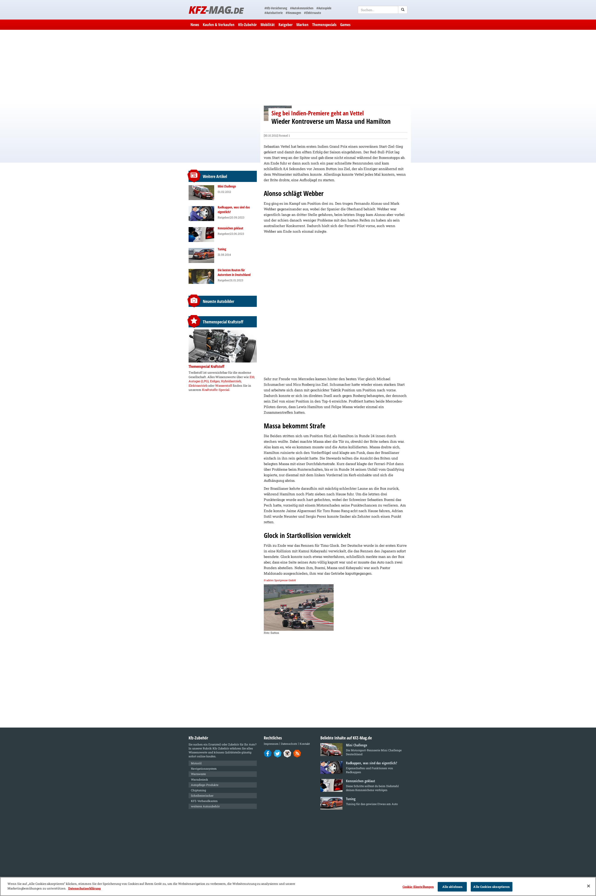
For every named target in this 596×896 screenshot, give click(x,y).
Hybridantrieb (231, 381)
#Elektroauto (312, 12)
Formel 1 (284, 135)
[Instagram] (287, 753)
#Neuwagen (293, 12)
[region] (298, 886)
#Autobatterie (273, 12)
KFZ (216, 10)
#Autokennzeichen (301, 8)
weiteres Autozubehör (205, 806)
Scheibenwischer (202, 795)
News (194, 24)
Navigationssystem (204, 768)
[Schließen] (588, 886)
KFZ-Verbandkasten (204, 801)
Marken (302, 24)
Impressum (271, 743)
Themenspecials (324, 24)
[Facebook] (268, 753)
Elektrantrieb (198, 385)
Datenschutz (289, 743)
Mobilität (268, 24)
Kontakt (305, 743)
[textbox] (382, 10)
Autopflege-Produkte (204, 785)
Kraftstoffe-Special (215, 390)
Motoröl (196, 763)
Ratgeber (285, 24)
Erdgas (215, 381)
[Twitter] (278, 753)
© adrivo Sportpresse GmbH (280, 580)
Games (345, 24)
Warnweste (198, 774)
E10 (252, 377)
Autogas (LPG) (199, 381)
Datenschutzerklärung (84, 888)
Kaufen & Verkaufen (218, 24)
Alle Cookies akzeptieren (491, 887)
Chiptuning (198, 790)
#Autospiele (323, 8)
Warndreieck (199, 779)
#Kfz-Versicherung (275, 8)
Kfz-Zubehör (247, 24)
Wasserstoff (223, 385)
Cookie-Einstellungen (418, 887)
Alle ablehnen (452, 887)
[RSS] (297, 753)
